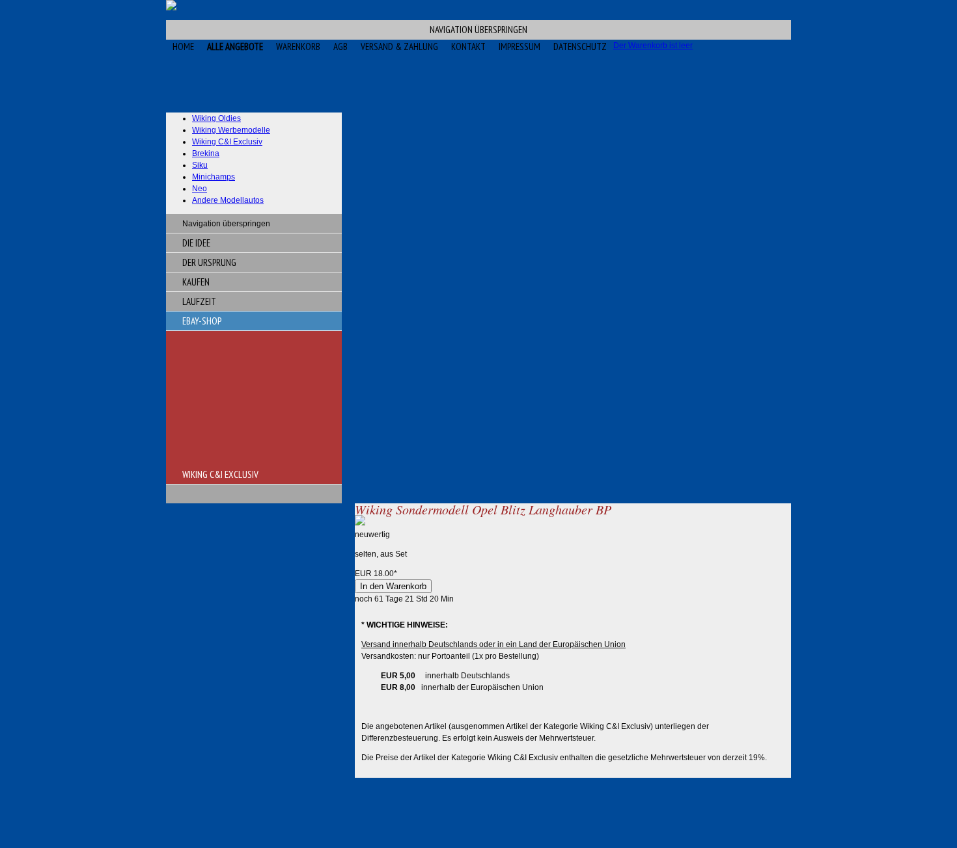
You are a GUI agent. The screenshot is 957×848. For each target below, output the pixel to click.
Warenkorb (298, 46)
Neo (199, 188)
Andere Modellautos (228, 200)
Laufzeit (199, 301)
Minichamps (213, 176)
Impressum (519, 46)
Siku (200, 165)
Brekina (205, 153)
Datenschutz (580, 46)
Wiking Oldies (216, 118)
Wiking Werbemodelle (231, 130)
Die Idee (196, 243)
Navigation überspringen (478, 29)
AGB (340, 46)
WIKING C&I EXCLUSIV (220, 474)
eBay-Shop (201, 321)
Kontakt (468, 46)
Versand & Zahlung (399, 46)
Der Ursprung (209, 262)
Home (183, 46)
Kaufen (196, 282)
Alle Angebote (235, 46)
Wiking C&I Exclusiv (227, 141)
